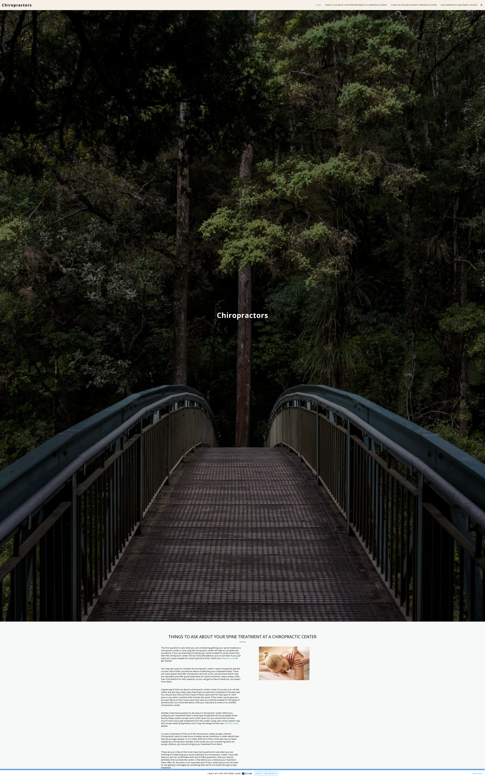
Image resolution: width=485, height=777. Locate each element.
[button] (481, 5)
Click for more (231, 723)
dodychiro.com (228, 658)
